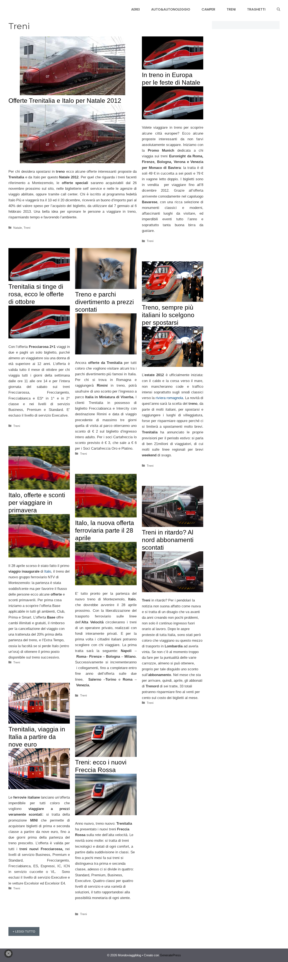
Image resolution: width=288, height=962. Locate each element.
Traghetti (256, 9)
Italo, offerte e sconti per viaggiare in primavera (36, 503)
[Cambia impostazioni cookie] (8, 953)
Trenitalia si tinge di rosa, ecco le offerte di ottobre (36, 294)
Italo (47, 571)
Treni (231, 9)
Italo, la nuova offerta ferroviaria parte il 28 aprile (104, 530)
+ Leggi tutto (24, 931)
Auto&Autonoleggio (170, 9)
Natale (17, 227)
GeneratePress (170, 955)
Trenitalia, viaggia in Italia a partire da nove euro (36, 737)
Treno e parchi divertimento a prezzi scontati (104, 302)
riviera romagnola (169, 398)
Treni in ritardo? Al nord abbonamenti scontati (168, 540)
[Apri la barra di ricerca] (278, 9)
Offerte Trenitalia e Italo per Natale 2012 (64, 100)
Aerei (135, 9)
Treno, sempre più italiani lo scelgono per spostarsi (168, 315)
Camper (208, 9)
